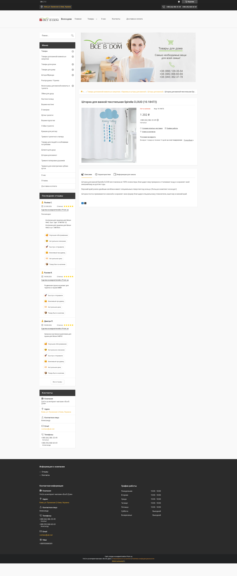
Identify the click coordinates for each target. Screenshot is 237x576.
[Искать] (72, 36)
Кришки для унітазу (49, 131)
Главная (78, 19)
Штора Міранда (47, 75)
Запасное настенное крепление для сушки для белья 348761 (57, 335)
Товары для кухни (48, 64)
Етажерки (45, 110)
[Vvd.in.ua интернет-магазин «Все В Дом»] (49, 19)
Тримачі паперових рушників (53, 161)
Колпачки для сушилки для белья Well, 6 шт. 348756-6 (58, 226)
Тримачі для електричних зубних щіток (54, 167)
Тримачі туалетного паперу (52, 137)
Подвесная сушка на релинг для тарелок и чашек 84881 (56, 287)
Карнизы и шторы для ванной (134, 92)
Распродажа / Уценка (50, 80)
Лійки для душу (47, 94)
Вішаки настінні (47, 104)
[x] (85, 204)
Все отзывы (57, 382)
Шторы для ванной (155, 92)
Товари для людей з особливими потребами (54, 143)
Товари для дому (48, 70)
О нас (103, 19)
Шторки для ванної (49, 155)
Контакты (116, 19)
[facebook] (82, 204)
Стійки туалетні (47, 126)
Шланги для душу (48, 150)
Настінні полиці (47, 99)
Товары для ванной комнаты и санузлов (103, 92)
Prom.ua (129, 556)
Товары (91, 19)
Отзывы (44, 181)
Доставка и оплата (134, 19)
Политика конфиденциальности (143, 559)
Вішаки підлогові (48, 120)
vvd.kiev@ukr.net (47, 429)
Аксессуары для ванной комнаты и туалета (55, 87)
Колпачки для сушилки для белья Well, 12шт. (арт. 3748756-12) (58, 221)
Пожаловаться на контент (121, 559)
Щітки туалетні (47, 115)
